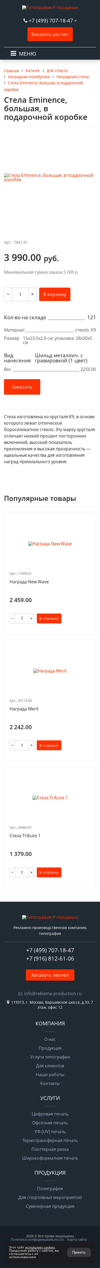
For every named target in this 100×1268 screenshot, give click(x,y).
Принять (79, 1252)
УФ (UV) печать (50, 1131)
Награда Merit (24, 709)
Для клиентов (50, 1066)
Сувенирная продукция (50, 1206)
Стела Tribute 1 (25, 836)
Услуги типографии (50, 1057)
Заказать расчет (50, 34)
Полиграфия (50, 1188)
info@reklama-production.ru (53, 993)
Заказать (22, 387)
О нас (50, 1039)
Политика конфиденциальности (37, 1239)
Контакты (50, 1083)
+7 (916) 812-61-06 (50, 958)
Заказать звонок (50, 975)
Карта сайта (77, 1239)
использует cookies (40, 1247)
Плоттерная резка (50, 1149)
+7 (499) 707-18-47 (51, 20)
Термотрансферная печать (50, 1140)
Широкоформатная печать (50, 1158)
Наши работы (50, 1074)
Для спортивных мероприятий (50, 1197)
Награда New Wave (29, 582)
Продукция (50, 1048)
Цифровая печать (50, 1114)
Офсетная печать (50, 1123)
